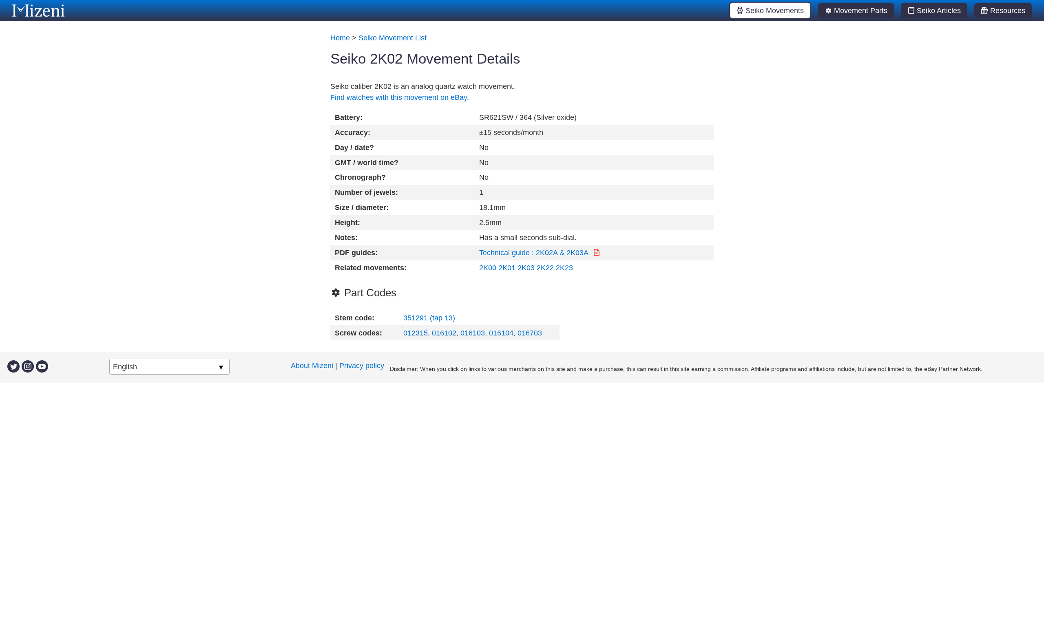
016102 (444, 333)
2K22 (545, 268)
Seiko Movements (774, 11)
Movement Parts (860, 11)
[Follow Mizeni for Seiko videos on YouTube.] (42, 366)
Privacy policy (361, 366)
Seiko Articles (939, 11)
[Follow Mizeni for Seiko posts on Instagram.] (28, 366)
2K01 (506, 268)
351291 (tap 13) (429, 318)
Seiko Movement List (392, 38)
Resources (1007, 11)
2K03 (526, 268)
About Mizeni (312, 366)
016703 (530, 333)
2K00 (487, 268)
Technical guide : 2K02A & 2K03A (534, 253)
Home (340, 38)
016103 (472, 333)
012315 (415, 333)
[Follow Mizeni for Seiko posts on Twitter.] (13, 366)
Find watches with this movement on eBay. (399, 97)
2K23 (564, 268)
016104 (501, 333)
